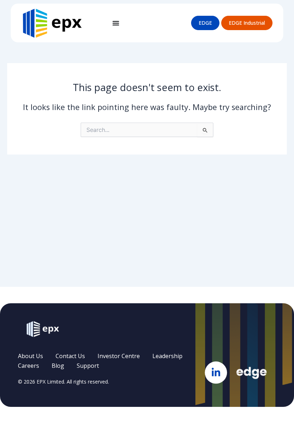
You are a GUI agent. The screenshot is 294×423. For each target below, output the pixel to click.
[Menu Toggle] (115, 23)
